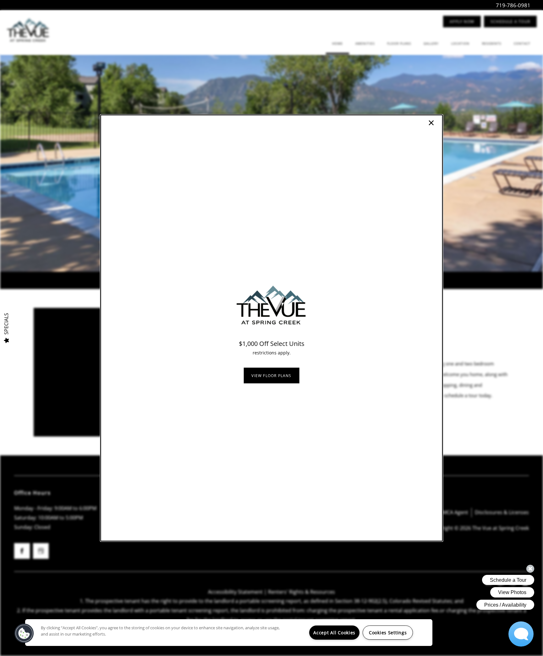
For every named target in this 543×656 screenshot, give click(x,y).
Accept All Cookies (334, 633)
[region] (228, 632)
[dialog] (272, 328)
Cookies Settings (388, 633)
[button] (271, 375)
